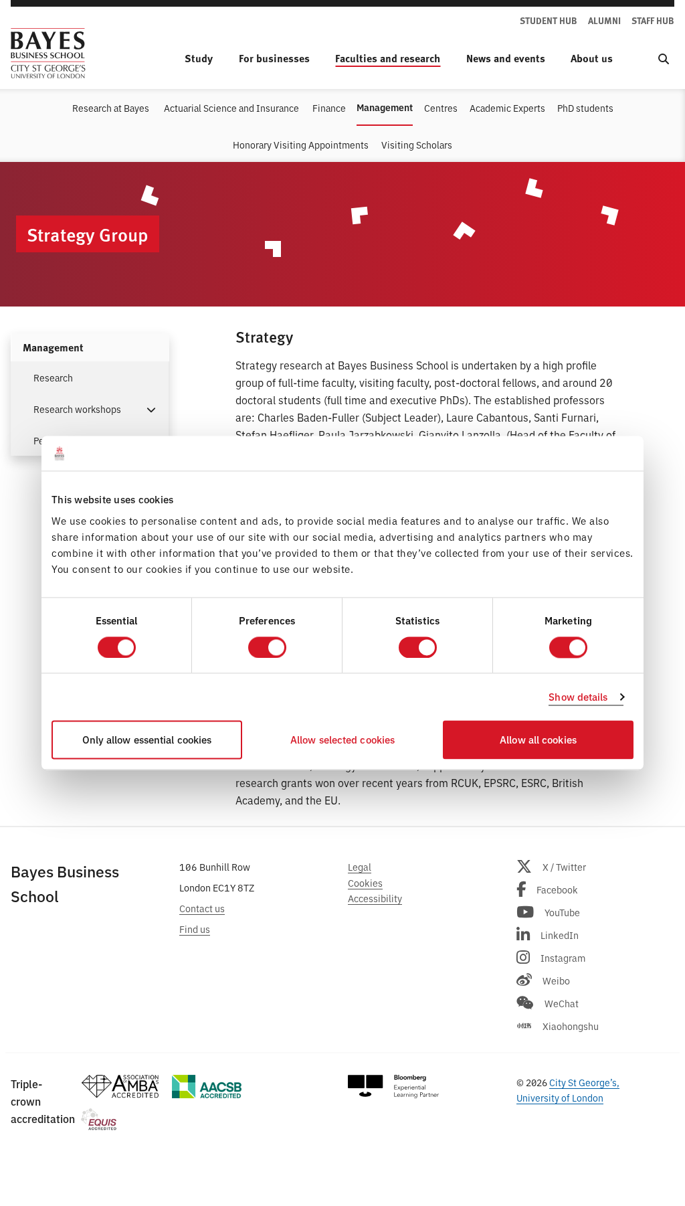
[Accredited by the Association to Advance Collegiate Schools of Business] (206, 1086)
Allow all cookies (538, 740)
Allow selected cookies (342, 740)
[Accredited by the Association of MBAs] (120, 1086)
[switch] (267, 647)
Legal (359, 866)
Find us (194, 928)
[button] (151, 408)
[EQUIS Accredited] (98, 1119)
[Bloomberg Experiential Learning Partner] (393, 1086)
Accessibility (375, 897)
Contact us (202, 907)
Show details (578, 696)
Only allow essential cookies (147, 740)
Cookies (365, 882)
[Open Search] (663, 58)
